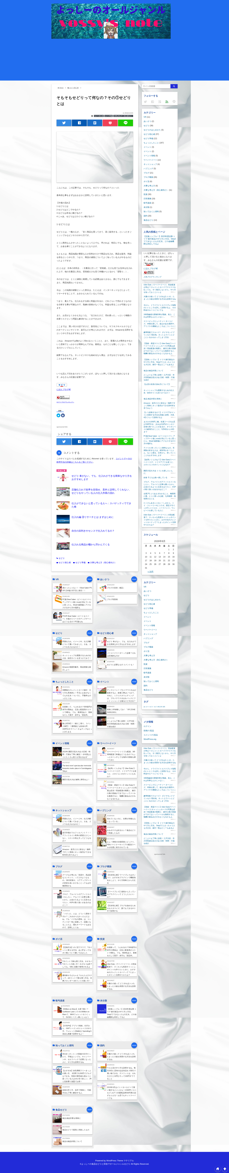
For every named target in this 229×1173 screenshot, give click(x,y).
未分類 (146, 207)
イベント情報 (149, 156)
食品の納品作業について (72, 1141)
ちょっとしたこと (151, 143)
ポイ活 (146, 181)
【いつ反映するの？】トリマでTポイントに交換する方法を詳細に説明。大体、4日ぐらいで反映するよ (160, 414)
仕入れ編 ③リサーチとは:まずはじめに (93, 517)
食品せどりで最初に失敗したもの (75, 1130)
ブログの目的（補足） (116, 588)
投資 (145, 194)
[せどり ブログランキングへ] (63, 398)
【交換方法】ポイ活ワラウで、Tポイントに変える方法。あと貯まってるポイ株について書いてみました (77, 950)
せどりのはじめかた (152, 130)
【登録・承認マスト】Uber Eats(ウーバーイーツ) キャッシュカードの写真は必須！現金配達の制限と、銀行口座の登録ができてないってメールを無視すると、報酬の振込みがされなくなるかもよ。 (160, 348)
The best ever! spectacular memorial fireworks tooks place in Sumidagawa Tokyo (76, 768)
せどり (61, 558)
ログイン (147, 726)
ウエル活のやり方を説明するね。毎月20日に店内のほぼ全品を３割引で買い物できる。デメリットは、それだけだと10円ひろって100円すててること (121, 1073)
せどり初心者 (99, 116)
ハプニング (148, 168)
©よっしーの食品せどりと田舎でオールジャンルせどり (105, 1164)
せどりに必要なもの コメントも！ (120, 665)
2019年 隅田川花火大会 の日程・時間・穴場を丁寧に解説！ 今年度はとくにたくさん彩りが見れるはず (76, 754)
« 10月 (151, 572)
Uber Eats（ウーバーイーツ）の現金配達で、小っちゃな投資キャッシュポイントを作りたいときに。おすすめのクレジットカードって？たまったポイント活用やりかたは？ (121, 969)
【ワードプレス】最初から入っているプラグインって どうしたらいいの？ (121, 894)
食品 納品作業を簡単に (71, 1118)
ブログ (146, 173)
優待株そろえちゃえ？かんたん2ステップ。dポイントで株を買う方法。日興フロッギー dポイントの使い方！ (77, 978)
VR (145, 117)
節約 (145, 216)
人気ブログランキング (152, 277)
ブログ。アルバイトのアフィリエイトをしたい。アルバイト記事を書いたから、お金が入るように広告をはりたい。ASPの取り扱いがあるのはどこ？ (76, 899)
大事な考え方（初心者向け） (123, 116)
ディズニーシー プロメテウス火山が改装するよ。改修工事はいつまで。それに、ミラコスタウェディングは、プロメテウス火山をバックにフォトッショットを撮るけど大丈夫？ (121, 695)
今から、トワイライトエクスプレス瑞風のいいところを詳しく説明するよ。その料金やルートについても (160, 307)
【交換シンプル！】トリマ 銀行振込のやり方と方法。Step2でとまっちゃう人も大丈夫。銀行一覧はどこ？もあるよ (159, 362)
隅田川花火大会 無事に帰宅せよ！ (76, 779)
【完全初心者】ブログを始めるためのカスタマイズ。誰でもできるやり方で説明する (121, 908)
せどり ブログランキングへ (65, 402)
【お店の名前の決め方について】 (157, 384)
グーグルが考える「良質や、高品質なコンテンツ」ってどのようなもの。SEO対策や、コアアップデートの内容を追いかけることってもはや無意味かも (76, 880)
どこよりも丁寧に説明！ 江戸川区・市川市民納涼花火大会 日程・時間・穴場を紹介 (121, 724)
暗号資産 (147, 203)
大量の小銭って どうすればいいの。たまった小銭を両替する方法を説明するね (121, 986)
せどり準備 (108, 116)
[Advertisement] (114, 56)
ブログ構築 (148, 177)
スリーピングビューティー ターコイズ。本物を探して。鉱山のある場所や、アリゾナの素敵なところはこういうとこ (160, 323)
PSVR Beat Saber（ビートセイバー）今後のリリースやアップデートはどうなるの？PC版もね (76, 619)
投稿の (149, 730)
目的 (163, 706)
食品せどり (148, 220)
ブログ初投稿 (112, 599)
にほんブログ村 (64, 389)
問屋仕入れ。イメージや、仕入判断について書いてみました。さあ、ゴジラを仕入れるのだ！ (76, 644)
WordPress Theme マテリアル (120, 1161)
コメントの (151, 735)
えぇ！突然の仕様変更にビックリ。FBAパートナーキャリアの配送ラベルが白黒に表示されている (121, 844)
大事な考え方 (149, 186)
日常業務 (147, 198)
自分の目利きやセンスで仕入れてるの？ (93, 530)
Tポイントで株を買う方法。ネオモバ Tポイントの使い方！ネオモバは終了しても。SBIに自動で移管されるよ (77, 964)
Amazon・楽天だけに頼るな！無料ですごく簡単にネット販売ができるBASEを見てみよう (76, 852)
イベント (147, 147)
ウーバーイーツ (150, 160)
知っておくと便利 (151, 211)
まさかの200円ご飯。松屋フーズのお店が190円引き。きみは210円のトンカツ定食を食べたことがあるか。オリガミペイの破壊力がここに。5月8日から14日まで (160, 427)
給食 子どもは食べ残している (155, 477)
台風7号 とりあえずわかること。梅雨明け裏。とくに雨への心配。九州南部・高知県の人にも (160, 496)
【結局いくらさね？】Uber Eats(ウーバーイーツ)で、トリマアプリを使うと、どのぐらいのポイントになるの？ (159, 462)
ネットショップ (150, 164)
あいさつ (147, 121)
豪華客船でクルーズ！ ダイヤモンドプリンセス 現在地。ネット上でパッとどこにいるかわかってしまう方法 (159, 334)
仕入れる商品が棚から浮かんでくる (91, 544)
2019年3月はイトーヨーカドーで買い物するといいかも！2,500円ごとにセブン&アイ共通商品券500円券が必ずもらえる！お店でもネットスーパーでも (121, 1092)
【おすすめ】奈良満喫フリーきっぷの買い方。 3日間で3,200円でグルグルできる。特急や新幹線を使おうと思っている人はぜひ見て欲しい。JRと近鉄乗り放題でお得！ (76, 1076)
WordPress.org (150, 739)
